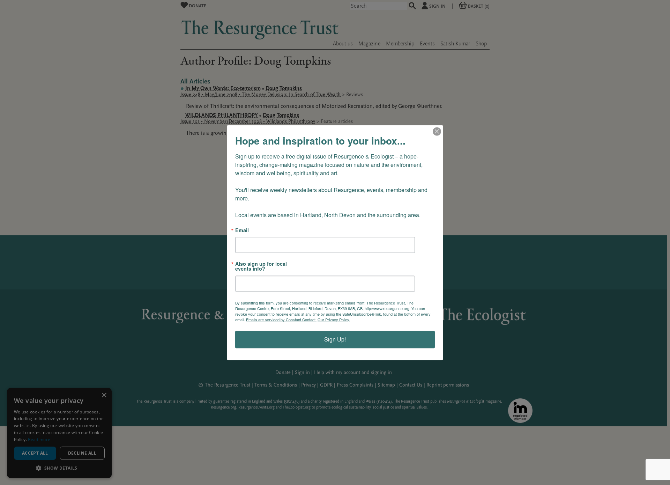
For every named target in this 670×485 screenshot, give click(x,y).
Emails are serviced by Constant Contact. (281, 319)
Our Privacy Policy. (334, 319)
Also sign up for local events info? (261, 266)
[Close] (437, 131)
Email (242, 230)
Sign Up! (335, 339)
